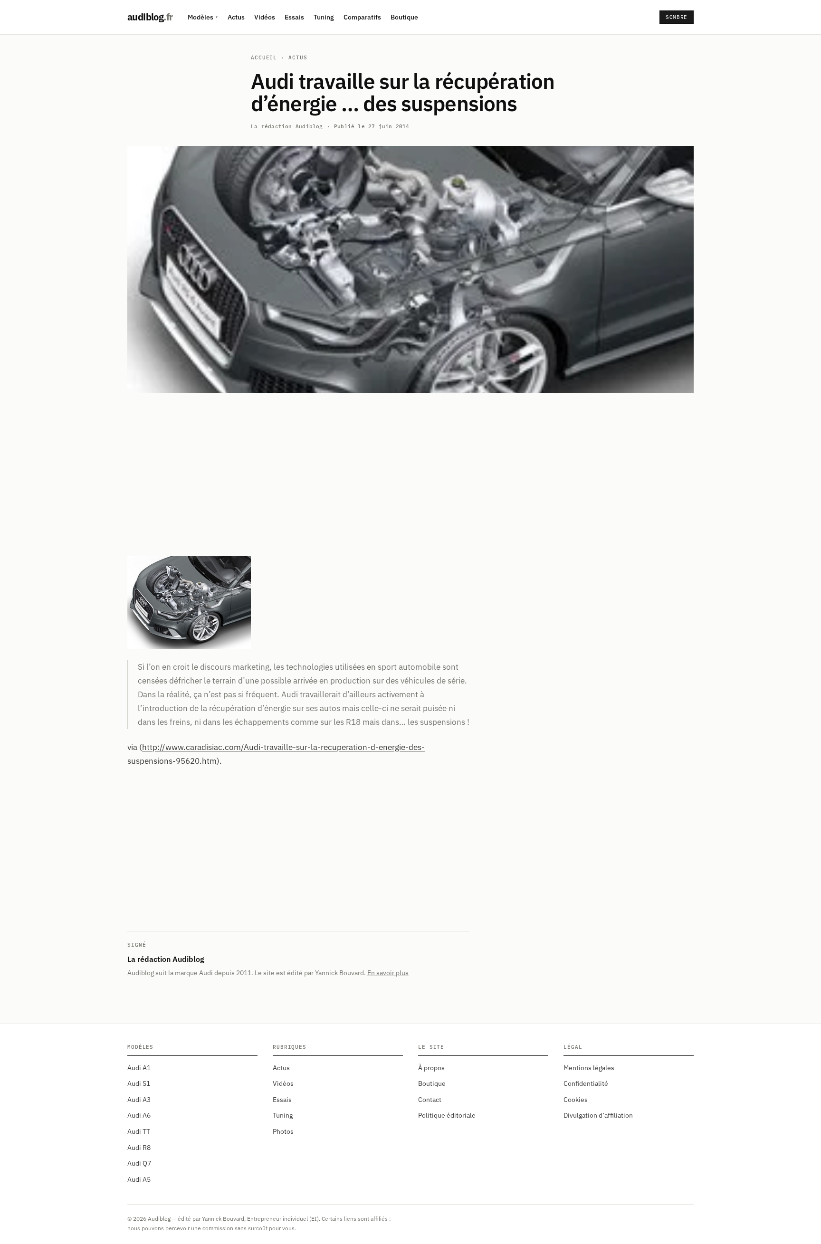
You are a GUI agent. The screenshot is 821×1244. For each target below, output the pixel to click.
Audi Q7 (139, 1163)
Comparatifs (362, 17)
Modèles (203, 17)
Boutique (404, 17)
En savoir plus (388, 973)
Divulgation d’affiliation (598, 1115)
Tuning (324, 17)
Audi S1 (138, 1083)
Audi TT (138, 1131)
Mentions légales (588, 1068)
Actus (236, 17)
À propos (431, 1068)
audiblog (149, 16)
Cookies (575, 1099)
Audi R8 (139, 1147)
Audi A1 (139, 1068)
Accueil (264, 57)
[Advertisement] (410, 474)
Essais (294, 17)
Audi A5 (139, 1179)
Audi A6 (139, 1115)
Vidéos (264, 17)
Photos (283, 1131)
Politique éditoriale (447, 1115)
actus (297, 57)
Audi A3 (139, 1099)
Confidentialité (585, 1083)
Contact (429, 1099)
